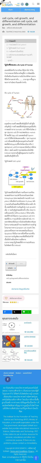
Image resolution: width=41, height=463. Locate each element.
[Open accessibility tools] (36, 458)
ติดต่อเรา (18, 373)
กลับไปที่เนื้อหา (11, 254)
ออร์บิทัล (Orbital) (29, 337)
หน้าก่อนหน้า (12, 263)
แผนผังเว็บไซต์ (27, 373)
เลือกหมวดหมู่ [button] (29, 9)
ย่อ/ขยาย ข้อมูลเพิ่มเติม (20, 289)
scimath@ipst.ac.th (14, 456)
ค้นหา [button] (10, 9)
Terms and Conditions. (19, 451)
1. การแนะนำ (11, 41)
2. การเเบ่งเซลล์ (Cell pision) (16, 44)
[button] (38, 4)
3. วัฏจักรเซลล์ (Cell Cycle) (16, 48)
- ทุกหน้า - (10, 60)
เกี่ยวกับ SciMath (9, 373)
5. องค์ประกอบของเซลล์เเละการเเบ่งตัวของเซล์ (19, 56)
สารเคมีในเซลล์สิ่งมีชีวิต (30, 352)
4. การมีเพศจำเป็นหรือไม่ (15, 51)
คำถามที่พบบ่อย (8, 375)
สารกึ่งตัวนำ (27, 323)
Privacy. (31, 451)
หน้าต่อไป (10, 268)
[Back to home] (7, 3)
